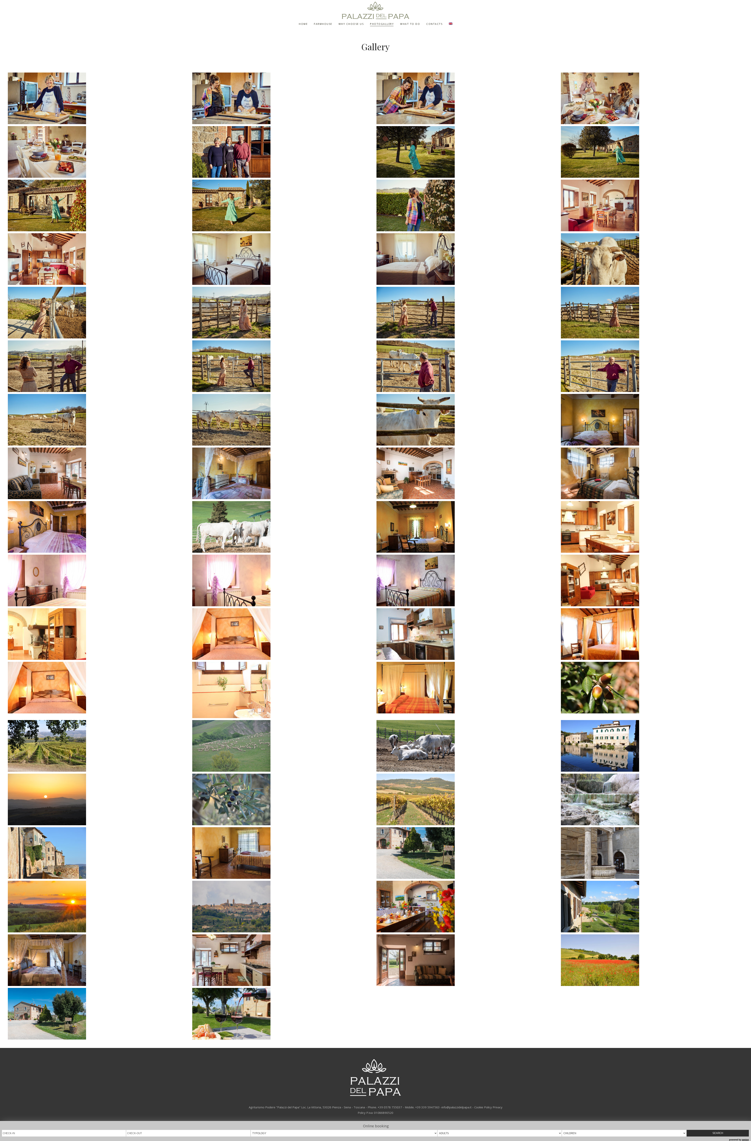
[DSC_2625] (467, 746)
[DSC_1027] (652, 799)
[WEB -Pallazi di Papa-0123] (99, 1014)
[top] (467, 853)
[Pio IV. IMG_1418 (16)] (652, 527)
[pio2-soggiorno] (99, 473)
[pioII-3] (467, 687)
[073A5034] (283, 420)
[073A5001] (99, 366)
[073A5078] (283, 98)
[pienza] (283, 906)
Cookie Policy (483, 1107)
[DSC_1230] (99, 799)
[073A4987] (283, 312)
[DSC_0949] (99, 853)
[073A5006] (283, 366)
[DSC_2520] (652, 960)
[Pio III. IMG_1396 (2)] (652, 634)
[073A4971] (99, 312)
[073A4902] (652, 205)
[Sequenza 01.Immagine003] (467, 906)
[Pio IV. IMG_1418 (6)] (283, 580)
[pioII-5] (283, 690)
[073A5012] (467, 366)
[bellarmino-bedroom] (99, 527)
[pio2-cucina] (283, 960)
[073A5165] (652, 152)
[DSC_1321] (652, 746)
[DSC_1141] (467, 799)
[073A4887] (99, 152)
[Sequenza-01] (99, 906)
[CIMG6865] (652, 853)
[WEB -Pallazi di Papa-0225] (283, 527)
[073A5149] (467, 205)
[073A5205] (99, 205)
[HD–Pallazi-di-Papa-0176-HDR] (283, 853)
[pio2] (99, 960)
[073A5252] (283, 205)
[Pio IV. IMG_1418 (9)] (99, 580)
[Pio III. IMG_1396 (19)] (283, 634)
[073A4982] (652, 312)
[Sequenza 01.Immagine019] (652, 906)
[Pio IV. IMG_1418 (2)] (467, 580)
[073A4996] (467, 312)
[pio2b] (283, 473)
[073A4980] (652, 259)
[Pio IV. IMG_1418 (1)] (652, 580)
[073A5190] (467, 152)
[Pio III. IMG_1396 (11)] (467, 634)
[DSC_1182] (99, 746)
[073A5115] (467, 98)
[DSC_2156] (283, 746)
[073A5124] (283, 152)
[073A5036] (467, 420)
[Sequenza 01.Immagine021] (283, 1014)
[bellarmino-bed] (652, 420)
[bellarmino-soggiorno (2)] (467, 960)
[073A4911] (283, 259)
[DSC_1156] (652, 687)
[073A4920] (467, 259)
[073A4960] (652, 98)
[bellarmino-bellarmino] (652, 473)
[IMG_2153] (467, 527)
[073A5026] (652, 366)
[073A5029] (99, 420)
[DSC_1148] (283, 799)
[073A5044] (99, 98)
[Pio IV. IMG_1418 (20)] (99, 634)
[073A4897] (99, 259)
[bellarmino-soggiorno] (467, 473)
